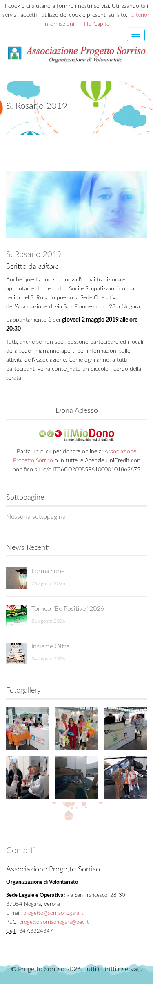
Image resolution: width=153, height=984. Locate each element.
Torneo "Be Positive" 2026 (67, 609)
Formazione (47, 571)
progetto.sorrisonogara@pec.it (54, 922)
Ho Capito (97, 24)
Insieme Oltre (50, 646)
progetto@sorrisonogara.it (53, 913)
